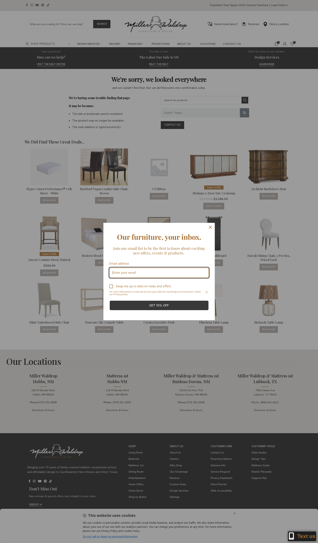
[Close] (210, 227)
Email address (119, 263)
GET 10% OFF (159, 305)
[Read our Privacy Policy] (206, 292)
